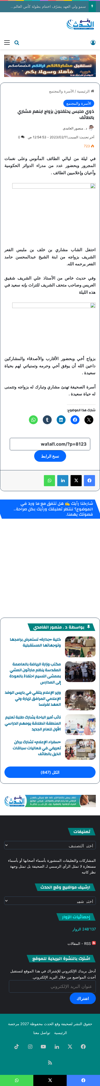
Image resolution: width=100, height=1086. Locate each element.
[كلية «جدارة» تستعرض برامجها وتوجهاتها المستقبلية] (80, 646)
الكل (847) (50, 772)
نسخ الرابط (50, 456)
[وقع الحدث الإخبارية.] (80, 24)
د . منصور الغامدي (75, 128)
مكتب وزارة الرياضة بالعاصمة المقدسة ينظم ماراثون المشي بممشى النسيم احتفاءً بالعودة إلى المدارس (35, 673)
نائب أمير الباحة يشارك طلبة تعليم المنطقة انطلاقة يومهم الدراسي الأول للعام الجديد (33, 723)
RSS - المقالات (80, 943)
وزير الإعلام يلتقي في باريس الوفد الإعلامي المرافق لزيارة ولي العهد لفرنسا (33, 698)
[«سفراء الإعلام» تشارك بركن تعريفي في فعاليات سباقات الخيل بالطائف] (80, 749)
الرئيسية (84, 91)
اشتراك (83, 998)
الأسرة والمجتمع (61, 91)
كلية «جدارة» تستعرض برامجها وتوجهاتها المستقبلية (35, 642)
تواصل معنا (41, 1032)
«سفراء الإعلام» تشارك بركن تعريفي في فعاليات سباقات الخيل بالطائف (37, 748)
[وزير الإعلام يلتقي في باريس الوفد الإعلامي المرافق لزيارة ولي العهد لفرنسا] (80, 700)
